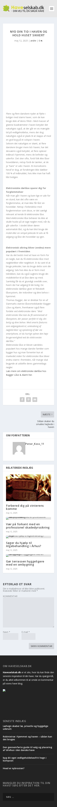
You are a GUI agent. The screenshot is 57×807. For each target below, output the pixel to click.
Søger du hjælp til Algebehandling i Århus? (23, 544)
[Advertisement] (28, 79)
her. (30, 374)
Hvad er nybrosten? (13, 768)
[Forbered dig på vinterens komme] (28, 487)
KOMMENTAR (10, 596)
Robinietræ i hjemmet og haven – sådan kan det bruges (27, 738)
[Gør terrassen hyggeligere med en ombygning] (28, 555)
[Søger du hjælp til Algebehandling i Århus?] (28, 537)
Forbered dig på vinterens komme (25, 507)
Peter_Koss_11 (34, 444)
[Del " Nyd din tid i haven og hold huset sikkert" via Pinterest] (28, 399)
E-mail (26, 631)
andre (33, 40)
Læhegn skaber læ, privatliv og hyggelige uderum (25, 727)
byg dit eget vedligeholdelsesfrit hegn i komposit (24, 759)
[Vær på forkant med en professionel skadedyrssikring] (28, 518)
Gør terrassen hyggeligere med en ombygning (25, 562)
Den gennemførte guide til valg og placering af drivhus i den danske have (27, 749)
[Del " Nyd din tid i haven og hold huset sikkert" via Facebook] (22, 399)
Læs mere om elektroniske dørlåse (24, 371)
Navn (6, 631)
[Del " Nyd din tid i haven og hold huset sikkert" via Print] (35, 399)
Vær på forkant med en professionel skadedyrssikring (28, 525)
